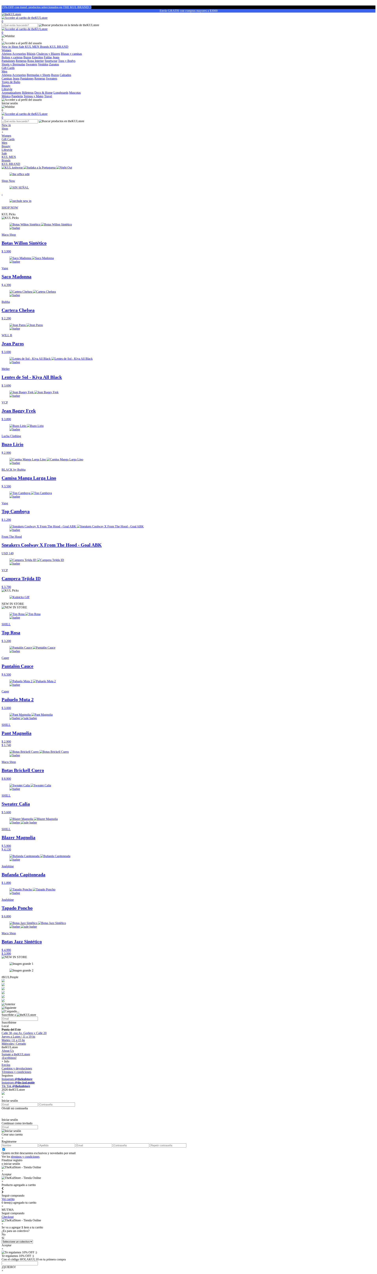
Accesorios (19, 53)
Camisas (7, 78)
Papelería (17, 96)
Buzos (27, 57)
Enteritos (37, 57)
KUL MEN (32, 46)
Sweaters (31, 64)
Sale (22, 46)
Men (4, 142)
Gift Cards (8, 139)
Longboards (60, 92)
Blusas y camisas (71, 53)
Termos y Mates (33, 96)
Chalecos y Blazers (48, 53)
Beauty (6, 146)
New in (7, 46)
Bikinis (31, 53)
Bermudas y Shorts (38, 75)
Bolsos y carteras (12, 57)
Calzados (65, 75)
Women (6, 135)
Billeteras (28, 92)
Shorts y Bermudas (13, 64)
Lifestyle (7, 149)
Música (6, 96)
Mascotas (75, 92)
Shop (15, 46)
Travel (48, 96)
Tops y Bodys (66, 60)
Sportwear (51, 60)
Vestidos (43, 64)
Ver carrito (8, 1199)
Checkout (8, 1216)
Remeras (21, 60)
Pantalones (8, 60)
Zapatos (54, 64)
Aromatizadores (11, 92)
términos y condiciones (25, 1156)
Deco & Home (43, 92)
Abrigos (7, 53)
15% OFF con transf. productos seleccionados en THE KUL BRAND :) (46, 7)
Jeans (56, 57)
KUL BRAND (59, 46)
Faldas (48, 57)
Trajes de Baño (11, 82)
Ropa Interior (35, 60)
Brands (45, 46)
